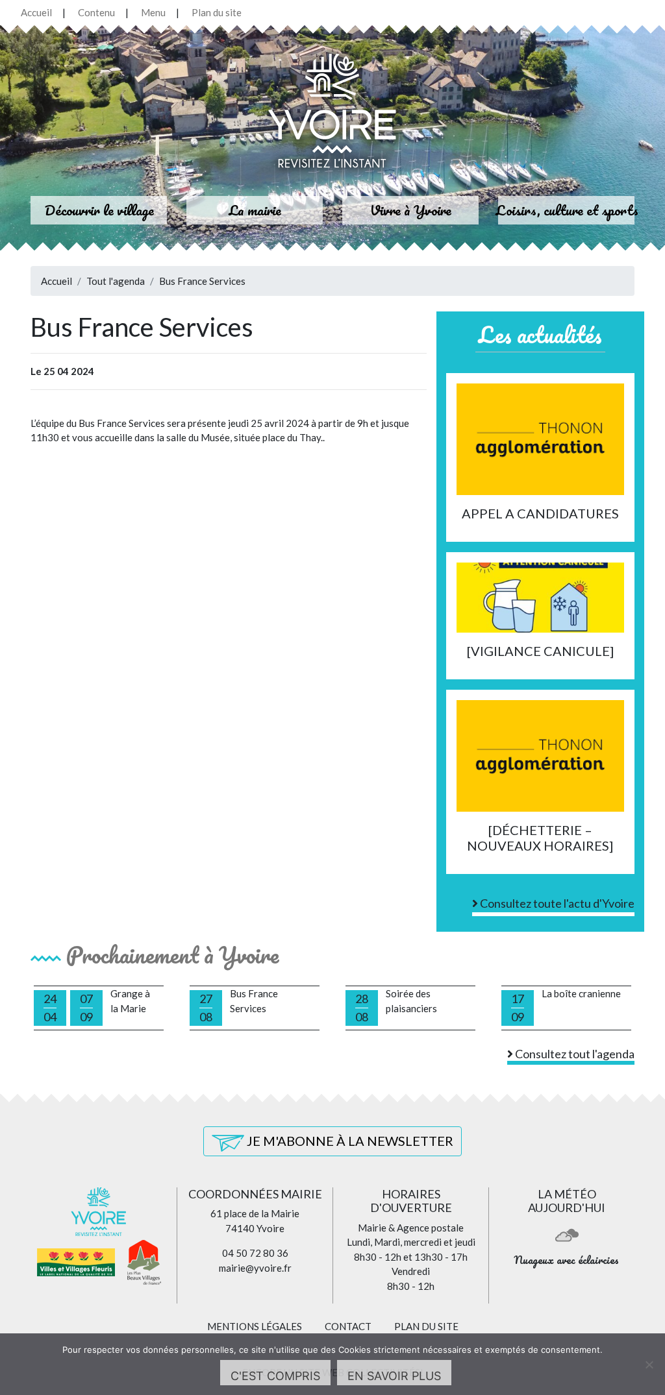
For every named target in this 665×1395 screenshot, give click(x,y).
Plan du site (217, 12)
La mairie (255, 210)
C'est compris (275, 1376)
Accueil (36, 12)
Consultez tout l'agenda (573, 1054)
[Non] (648, 1364)
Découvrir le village (99, 210)
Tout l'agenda (115, 281)
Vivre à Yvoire (410, 210)
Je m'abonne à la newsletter (348, 1140)
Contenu (96, 12)
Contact (348, 1326)
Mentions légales (254, 1326)
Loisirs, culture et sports (567, 210)
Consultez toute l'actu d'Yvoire (556, 903)
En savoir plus (394, 1376)
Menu (153, 12)
